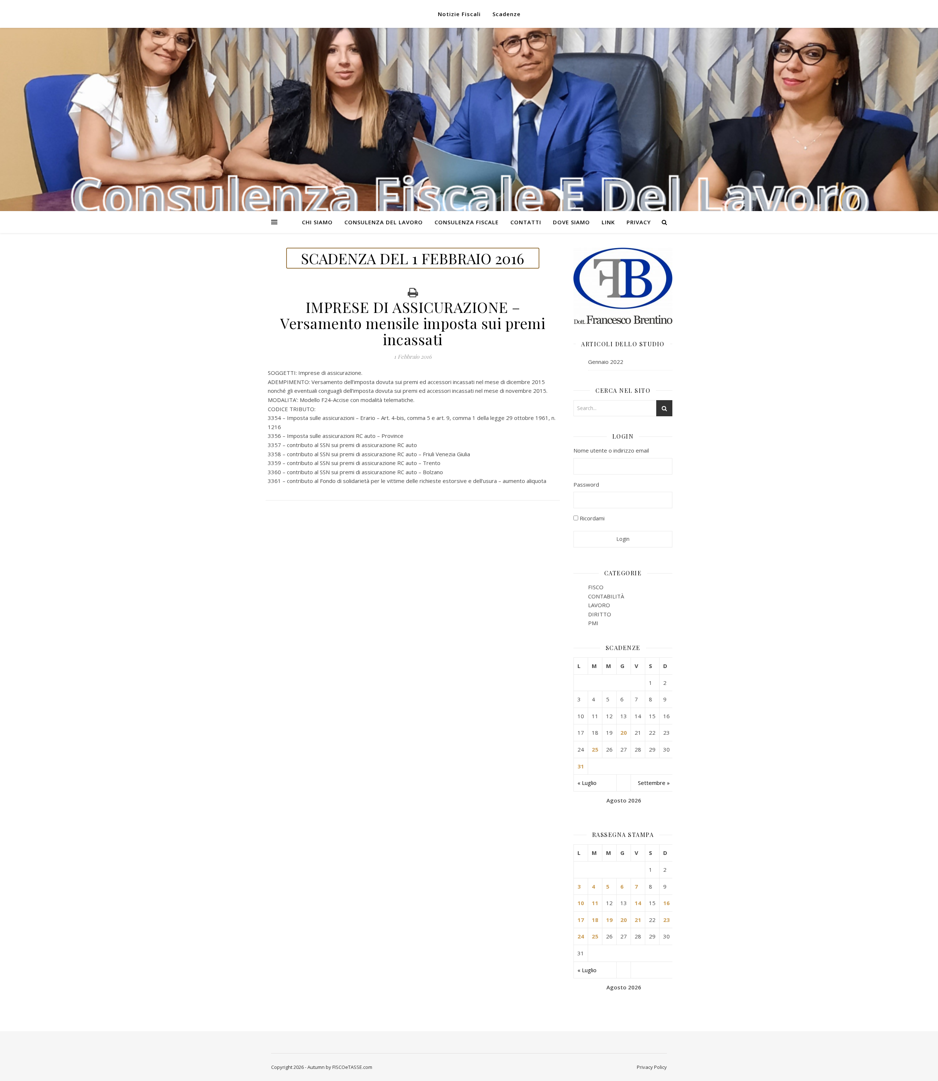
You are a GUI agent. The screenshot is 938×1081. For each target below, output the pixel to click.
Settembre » (654, 782)
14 (638, 903)
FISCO (595, 587)
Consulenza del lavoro (383, 222)
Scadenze (506, 14)
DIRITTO (599, 614)
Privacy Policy (652, 1067)
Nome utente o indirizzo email (611, 450)
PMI (593, 623)
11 (595, 903)
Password (586, 484)
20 (623, 732)
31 (580, 766)
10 (580, 903)
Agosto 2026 (623, 800)
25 (595, 749)
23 (666, 919)
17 (580, 919)
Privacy (639, 222)
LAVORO (599, 605)
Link (608, 222)
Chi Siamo (317, 222)
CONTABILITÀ (606, 596)
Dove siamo (571, 222)
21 (638, 919)
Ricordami (591, 518)
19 (609, 919)
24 (580, 936)
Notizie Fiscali (459, 14)
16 (666, 903)
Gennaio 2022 (605, 361)
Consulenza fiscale (467, 222)
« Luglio (587, 782)
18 (595, 919)
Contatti (525, 222)
